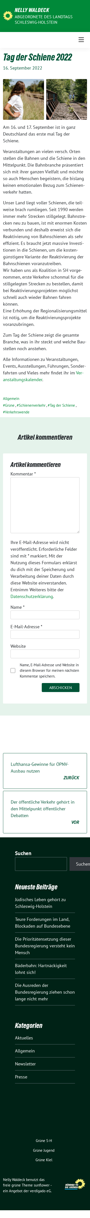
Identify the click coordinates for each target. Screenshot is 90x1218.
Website (18, 646)
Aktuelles (24, 1038)
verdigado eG (40, 1190)
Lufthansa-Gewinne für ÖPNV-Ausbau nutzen (45, 771)
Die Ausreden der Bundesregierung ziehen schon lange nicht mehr (45, 992)
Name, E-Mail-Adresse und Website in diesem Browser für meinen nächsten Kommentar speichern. (49, 671)
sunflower (42, 1185)
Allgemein (11, 398)
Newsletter (25, 1064)
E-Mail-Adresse (26, 627)
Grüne (9, 405)
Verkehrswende (17, 412)
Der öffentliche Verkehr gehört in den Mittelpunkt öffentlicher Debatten (45, 812)
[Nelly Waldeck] (8, 15)
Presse (21, 1077)
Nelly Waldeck (32, 10)
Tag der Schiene (62, 405)
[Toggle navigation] (81, 40)
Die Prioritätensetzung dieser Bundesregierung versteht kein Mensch (45, 945)
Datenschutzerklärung (31, 596)
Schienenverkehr (32, 405)
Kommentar (23, 474)
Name (17, 607)
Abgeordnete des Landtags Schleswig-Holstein (43, 19)
